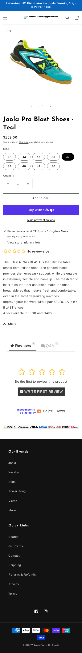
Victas (12, 501)
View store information (23, 242)
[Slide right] (50, 105)
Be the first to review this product (41, 381)
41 (39, 166)
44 (39, 156)
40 (24, 166)
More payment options (41, 220)
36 (53, 166)
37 (68, 156)
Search (13, 536)
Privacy (13, 584)
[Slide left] (31, 105)
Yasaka (13, 472)
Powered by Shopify (50, 645)
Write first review (43, 391)
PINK (32, 313)
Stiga (12, 481)
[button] (5, 17)
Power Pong (17, 491)
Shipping (24, 142)
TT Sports (35, 645)
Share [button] (12, 323)
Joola (12, 463)
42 (9, 156)
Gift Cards (15, 546)
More (12, 510)
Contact (14, 555)
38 (53, 156)
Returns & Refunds (22, 574)
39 (9, 166)
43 (24, 156)
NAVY (48, 313)
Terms (12, 593)
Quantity (8, 175)
